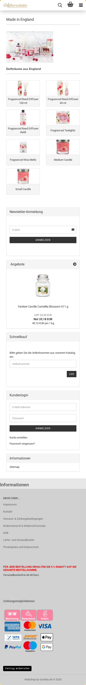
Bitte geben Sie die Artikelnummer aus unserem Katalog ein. (42, 354)
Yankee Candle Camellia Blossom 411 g (43, 306)
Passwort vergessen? (22, 443)
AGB (5, 532)
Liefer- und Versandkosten (18, 539)
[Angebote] (74, 264)
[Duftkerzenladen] (13, 5)
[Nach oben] (74, 679)
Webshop (30, 679)
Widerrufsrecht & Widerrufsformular (24, 525)
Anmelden (43, 240)
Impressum (10, 504)
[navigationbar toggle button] (81, 5)
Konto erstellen (18, 437)
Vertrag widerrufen (17, 668)
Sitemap (14, 466)
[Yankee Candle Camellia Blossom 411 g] (43, 285)
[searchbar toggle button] (60, 5)
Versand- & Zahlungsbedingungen (23, 518)
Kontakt (7, 511)
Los (71, 374)
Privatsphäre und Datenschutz (21, 547)
